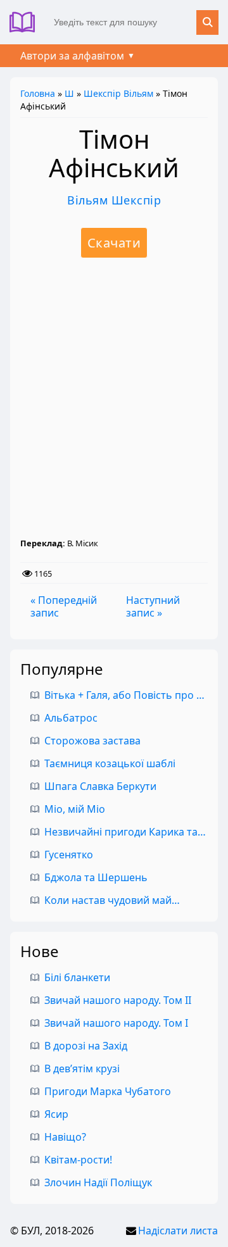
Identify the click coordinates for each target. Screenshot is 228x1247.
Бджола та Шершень (96, 877)
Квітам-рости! (78, 1160)
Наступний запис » (153, 606)
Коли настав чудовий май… (112, 900)
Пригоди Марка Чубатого (107, 1091)
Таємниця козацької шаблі (109, 763)
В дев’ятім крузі (82, 1068)
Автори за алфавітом (72, 56)
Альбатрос (71, 718)
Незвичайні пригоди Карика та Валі (132, 832)
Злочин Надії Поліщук (98, 1182)
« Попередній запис (63, 606)
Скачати (114, 242)
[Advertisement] (114, 397)
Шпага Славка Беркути (100, 786)
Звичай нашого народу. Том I (116, 1023)
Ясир (56, 1114)
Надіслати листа (178, 1231)
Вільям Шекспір (114, 200)
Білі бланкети (77, 977)
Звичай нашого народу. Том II (117, 1000)
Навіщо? (65, 1137)
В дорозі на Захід (85, 1046)
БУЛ (27, 22)
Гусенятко (68, 855)
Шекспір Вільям (118, 93)
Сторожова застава (92, 741)
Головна (37, 93)
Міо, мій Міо (74, 809)
